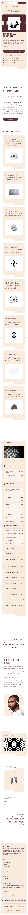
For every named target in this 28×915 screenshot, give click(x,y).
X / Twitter (5, 876)
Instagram (5, 878)
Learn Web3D (6, 864)
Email (4, 874)
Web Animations (6, 862)
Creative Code (6, 866)
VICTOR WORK (17, 910)
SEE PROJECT (10, 119)
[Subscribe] (23, 891)
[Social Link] (10, 895)
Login (22, 2)
